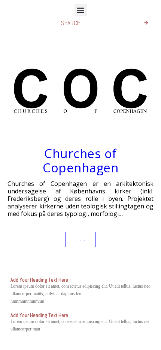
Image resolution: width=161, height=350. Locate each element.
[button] (81, 10)
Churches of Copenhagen (80, 160)
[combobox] (95, 22)
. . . (80, 239)
